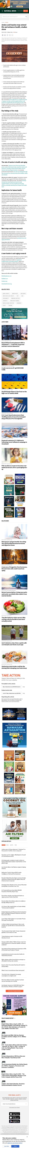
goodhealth (11, 39)
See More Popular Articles (14, 991)
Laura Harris (10, 413)
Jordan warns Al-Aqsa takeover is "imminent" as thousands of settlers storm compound (13, 850)
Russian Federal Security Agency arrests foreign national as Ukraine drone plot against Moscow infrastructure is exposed (14, 879)
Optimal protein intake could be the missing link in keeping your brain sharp (14, 667)
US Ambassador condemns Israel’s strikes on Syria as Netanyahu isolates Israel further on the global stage (14, 862)
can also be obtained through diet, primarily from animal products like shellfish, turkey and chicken (14, 173)
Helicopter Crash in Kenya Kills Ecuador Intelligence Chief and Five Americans (11, 873)
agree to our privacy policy (14, 1143)
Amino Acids (13, 38)
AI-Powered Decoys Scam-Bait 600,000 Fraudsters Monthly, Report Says (12, 890)
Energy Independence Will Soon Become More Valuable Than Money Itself (13, 1056)
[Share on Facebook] (7, 35)
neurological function (15, 40)
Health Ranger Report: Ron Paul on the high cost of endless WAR (14, 392)
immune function (18, 39)
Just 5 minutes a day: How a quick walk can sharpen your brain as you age (14, 643)
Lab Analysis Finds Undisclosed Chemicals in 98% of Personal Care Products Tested (14, 949)
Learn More (6, 1146)
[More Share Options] (12, 35)
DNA (8, 39)
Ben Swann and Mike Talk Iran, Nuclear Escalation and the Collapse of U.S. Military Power (14, 1036)
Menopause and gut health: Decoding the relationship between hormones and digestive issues (14, 543)
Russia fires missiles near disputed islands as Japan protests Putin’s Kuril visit (13, 896)
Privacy (8, 1127)
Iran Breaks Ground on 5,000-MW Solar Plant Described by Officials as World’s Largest (13, 985)
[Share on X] (10, 35)
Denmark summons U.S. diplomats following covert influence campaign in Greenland (14, 442)
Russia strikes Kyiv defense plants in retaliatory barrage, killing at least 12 (13, 901)
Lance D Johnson (11, 366)
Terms (11, 1127)
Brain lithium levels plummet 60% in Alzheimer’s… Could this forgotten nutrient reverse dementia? (13, 344)
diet (5, 39)
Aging (6, 22)
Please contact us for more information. (10, 701)
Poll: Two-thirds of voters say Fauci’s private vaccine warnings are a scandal (13, 980)
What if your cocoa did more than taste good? (13, 970)
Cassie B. (10, 340)
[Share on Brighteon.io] (5, 35)
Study (26, 40)
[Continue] (26, 1104)
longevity (24, 39)
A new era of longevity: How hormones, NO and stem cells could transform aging (14, 568)
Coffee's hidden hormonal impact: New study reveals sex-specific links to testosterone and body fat (13, 925)
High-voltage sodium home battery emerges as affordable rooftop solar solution (13, 960)
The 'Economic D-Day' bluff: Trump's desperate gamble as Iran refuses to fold (13, 931)
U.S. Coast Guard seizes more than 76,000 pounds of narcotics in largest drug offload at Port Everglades (14, 416)
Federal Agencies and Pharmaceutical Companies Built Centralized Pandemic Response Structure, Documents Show (14, 913)
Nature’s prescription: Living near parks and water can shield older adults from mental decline (14, 594)
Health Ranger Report (8, 1018)
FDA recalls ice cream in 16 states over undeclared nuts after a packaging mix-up (14, 467)
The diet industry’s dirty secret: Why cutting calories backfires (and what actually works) (13, 619)
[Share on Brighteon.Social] (3, 35)
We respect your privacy (14, 1107)
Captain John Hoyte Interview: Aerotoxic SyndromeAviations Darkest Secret (13, 1084)
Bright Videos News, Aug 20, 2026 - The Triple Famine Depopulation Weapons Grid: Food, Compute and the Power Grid (14, 1075)
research (22, 40)
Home (3, 22)
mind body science (6, 40)
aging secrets (7, 38)
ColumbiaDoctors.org (7, 283)
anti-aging (18, 38)
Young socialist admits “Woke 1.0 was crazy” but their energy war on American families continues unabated (14, 943)
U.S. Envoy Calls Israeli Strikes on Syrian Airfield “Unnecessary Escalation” (13, 907)
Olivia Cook (10, 463)
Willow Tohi (9, 32)
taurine (3, 41)
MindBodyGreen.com (6, 276)
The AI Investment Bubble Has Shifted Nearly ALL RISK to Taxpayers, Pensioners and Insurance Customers (14, 1066)
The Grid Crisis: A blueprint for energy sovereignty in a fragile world (11, 975)
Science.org (4, 281)
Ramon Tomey (10, 389)
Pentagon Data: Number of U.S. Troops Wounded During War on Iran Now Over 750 (14, 885)
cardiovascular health (8, 296)
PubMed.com (5, 278)
